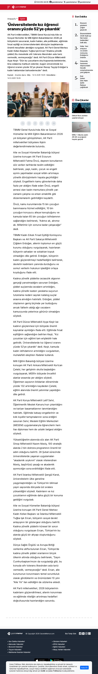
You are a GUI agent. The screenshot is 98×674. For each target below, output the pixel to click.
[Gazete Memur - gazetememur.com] (19, 7)
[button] (8, 7)
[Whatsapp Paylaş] (47, 123)
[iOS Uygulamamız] (41, 660)
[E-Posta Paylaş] (53, 123)
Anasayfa (11, 19)
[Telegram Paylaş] (41, 123)
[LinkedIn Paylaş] (35, 123)
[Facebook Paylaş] (22, 123)
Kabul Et (84, 668)
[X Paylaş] (29, 123)
